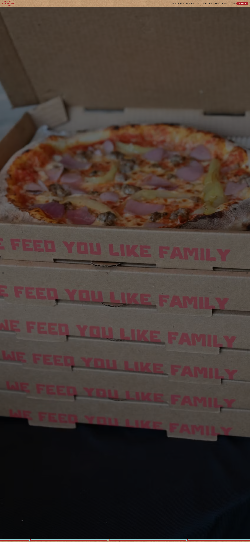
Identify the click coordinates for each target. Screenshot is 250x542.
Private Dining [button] (207, 3)
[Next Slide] (247, 273)
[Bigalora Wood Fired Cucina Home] (8, 3)
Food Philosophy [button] (196, 3)
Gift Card (232, 3)
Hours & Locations (178, 3)
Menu (187, 3)
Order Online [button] (242, 3)
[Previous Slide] (3, 273)
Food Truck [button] (223, 3)
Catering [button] (216, 3)
